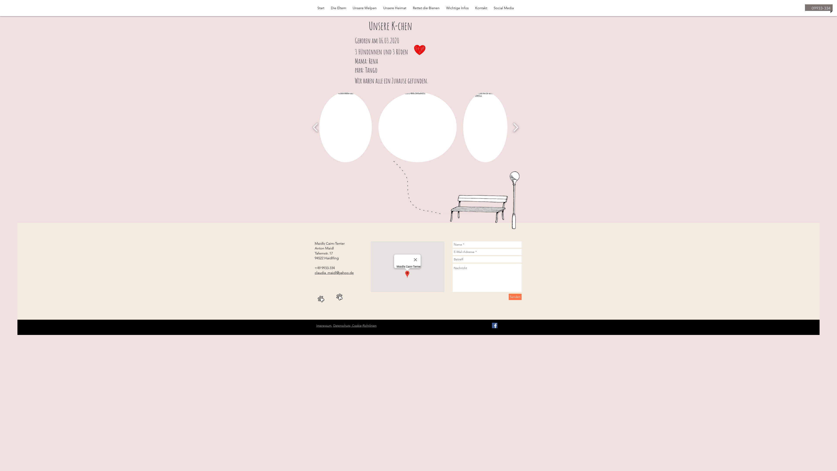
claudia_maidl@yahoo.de (334, 273)
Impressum (324, 326)
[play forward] (516, 127)
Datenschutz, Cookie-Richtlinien (355, 326)
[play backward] (315, 127)
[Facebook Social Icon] (494, 325)
